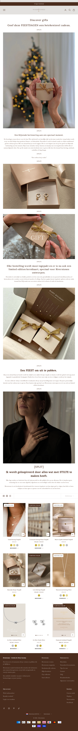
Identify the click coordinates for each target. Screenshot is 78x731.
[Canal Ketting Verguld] (11, 545)
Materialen (63, 662)
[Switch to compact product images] (10, 495)
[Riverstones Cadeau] (39, 186)
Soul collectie (46, 677)
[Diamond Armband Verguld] (62, 646)
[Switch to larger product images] (4, 495)
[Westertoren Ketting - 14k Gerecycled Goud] (67, 595)
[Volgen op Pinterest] (14, 708)
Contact (62, 671)
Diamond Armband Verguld (64, 640)
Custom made (71, 693)
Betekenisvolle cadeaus (49, 668)
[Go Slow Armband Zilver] (13, 646)
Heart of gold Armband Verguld (64, 539)
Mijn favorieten (46, 671)
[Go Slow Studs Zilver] (37, 646)
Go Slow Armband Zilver (14, 640)
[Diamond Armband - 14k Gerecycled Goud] (65, 646)
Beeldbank (70, 702)
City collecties (46, 674)
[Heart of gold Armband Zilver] (67, 545)
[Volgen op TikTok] (19, 708)
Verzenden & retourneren (67, 665)
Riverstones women (47, 662)
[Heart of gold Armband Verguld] (61, 545)
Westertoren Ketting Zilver (64, 590)
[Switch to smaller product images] (7, 495)
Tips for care (64, 668)
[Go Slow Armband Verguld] (16, 646)
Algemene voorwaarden (67, 681)
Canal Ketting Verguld (14, 539)
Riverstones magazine (48, 665)
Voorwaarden (71, 699)
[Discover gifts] (39, 80)
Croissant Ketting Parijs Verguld (39, 539)
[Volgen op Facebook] (4, 708)
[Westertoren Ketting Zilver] (61, 595)
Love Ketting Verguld (39, 590)
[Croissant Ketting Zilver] (42, 545)
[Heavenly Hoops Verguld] (14, 595)
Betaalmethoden (65, 677)
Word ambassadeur (8, 693)
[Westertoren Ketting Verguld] (64, 595)
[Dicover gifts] (39, 323)
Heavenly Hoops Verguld (14, 590)
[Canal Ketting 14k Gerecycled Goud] (14, 545)
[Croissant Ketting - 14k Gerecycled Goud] (39, 545)
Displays (69, 696)
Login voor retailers (9, 699)
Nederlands (47, 714)
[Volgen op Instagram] (9, 708)
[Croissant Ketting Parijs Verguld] (36, 545)
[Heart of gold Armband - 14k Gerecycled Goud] (64, 545)
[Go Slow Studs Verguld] (40, 646)
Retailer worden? (8, 696)
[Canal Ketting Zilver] (17, 545)
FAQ (61, 674)
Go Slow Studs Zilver (39, 640)
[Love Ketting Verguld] (39, 595)
